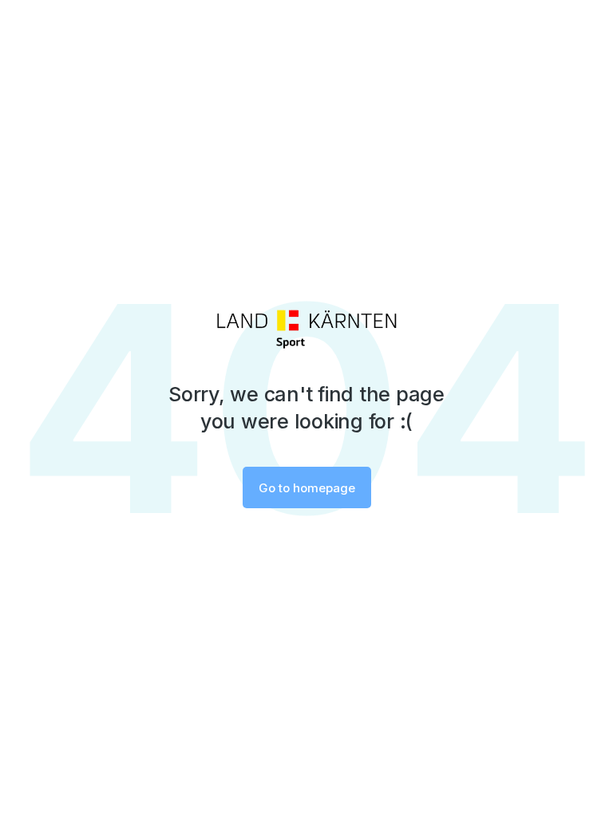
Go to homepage (307, 487)
